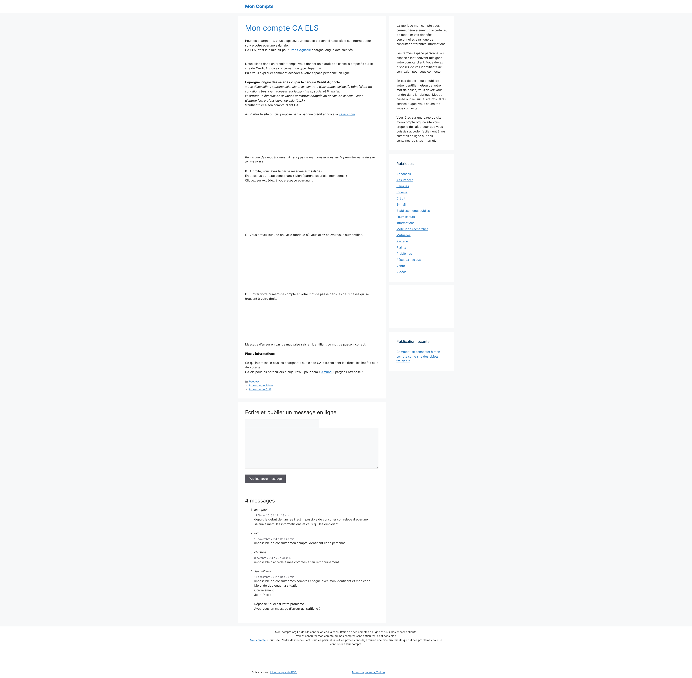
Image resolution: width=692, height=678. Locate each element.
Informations (405, 223)
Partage (402, 241)
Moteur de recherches (412, 229)
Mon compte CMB (260, 389)
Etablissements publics (413, 210)
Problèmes (404, 253)
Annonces (403, 174)
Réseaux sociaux (408, 260)
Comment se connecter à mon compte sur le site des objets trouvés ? (418, 356)
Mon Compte (259, 6)
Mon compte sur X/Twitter (368, 672)
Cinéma (401, 192)
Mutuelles (403, 235)
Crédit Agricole (300, 50)
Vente (400, 266)
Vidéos (401, 272)
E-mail (401, 204)
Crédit (400, 198)
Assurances (404, 180)
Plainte (401, 247)
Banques (254, 381)
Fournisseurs (405, 217)
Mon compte (258, 640)
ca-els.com (347, 114)
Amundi (326, 372)
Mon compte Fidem (261, 385)
